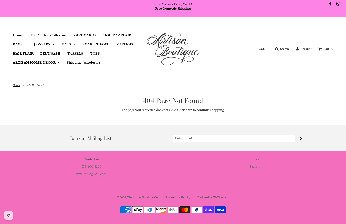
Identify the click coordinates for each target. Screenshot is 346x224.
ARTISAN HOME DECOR (34, 62)
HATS (67, 44)
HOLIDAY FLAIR (117, 35)
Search (255, 166)
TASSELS (75, 53)
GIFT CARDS (85, 35)
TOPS (95, 53)
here (189, 110)
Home (18, 35)
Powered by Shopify (177, 197)
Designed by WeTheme (211, 197)
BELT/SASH (50, 53)
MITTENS (124, 44)
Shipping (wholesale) (84, 62)
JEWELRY (42, 44)
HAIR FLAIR (23, 53)
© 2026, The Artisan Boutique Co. (137, 197)
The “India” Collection (48, 35)
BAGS (18, 44)
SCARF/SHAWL (96, 44)
